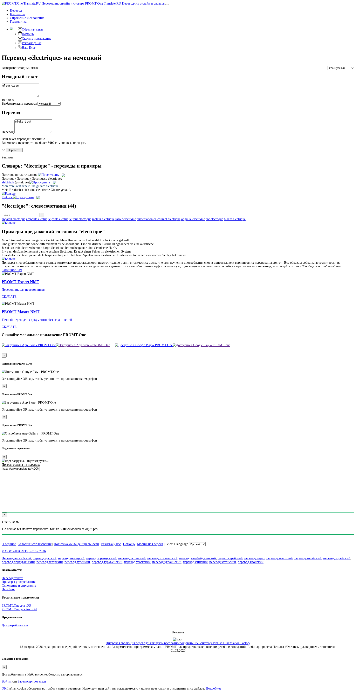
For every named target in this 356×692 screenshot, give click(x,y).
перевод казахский (279, 558)
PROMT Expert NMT (20, 282)
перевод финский (195, 562)
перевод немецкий (71, 558)
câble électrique (62, 219)
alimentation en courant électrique (158, 219)
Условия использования (35, 544)
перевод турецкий (77, 562)
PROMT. (124, 3)
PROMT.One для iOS (16, 605)
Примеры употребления (18, 581)
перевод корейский (336, 558)
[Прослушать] (48, 174)
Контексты (17, 14)
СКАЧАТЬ (9, 296)
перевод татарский (49, 562)
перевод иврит (254, 558)
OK (4, 688)
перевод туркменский (107, 562)
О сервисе (9, 544)
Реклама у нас (31, 43)
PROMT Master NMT (21, 311)
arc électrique (214, 219)
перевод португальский (18, 562)
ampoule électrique (38, 219)
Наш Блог (29, 47)
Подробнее (213, 688)
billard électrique (235, 219)
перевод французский (101, 558)
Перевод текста (12, 578)
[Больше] (8, 222)
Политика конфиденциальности (76, 544)
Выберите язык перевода (19, 103)
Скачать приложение (36, 38)
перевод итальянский (162, 558)
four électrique (82, 219)
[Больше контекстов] (8, 193)
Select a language (176, 544)
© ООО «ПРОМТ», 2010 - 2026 (24, 551)
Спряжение (27, 18)
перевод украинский (166, 562)
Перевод (16, 10)
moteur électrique (103, 219)
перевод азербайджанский (197, 558)
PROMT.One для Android (19, 609)
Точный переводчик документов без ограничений (37, 319)
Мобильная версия (150, 544)
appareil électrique (13, 219)
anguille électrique (193, 219)
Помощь (28, 34)
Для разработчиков (15, 625)
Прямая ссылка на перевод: (21, 464)
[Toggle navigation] (167, 4)
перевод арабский (230, 558)
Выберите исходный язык (20, 68)
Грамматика (18, 21)
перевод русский (44, 558)
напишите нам (12, 270)
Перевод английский (16, 558)
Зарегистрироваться (32, 681)
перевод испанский (132, 558)
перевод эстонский (222, 562)
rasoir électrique (125, 219)
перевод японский (250, 562)
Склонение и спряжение (19, 585)
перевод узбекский (137, 562)
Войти (6, 681)
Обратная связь (32, 29)
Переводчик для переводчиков (23, 289)
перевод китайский (308, 558)
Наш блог (8, 589)
